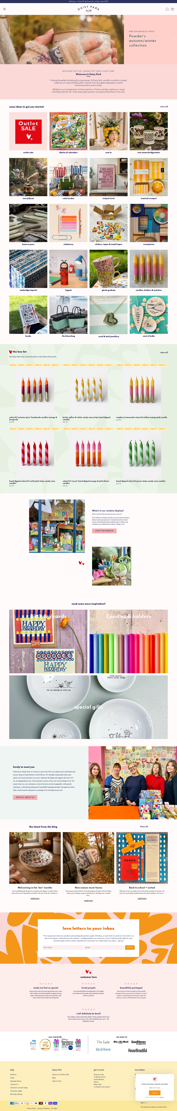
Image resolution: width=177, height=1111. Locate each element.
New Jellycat (28, 198)
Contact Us (14, 1084)
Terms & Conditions (43, 1108)
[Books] (28, 315)
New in (109, 153)
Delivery (13, 1074)
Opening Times (15, 1081)
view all (164, 107)
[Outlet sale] (28, 131)
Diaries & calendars (68, 153)
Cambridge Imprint (28, 290)
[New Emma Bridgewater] (149, 131)
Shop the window (104, 531)
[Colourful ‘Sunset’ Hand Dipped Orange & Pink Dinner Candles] (88, 453)
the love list (20, 352)
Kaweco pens (28, 244)
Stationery (68, 244)
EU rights (54, 1108)
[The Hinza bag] (68, 315)
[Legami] (68, 269)
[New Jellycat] (28, 177)
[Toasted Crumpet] (149, 177)
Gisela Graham (108, 290)
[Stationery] (68, 223)
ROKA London (68, 198)
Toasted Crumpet (149, 198)
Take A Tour (56, 1081)
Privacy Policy (31, 1108)
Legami (68, 290)
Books (28, 336)
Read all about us (25, 797)
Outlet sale (28, 153)
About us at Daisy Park (60, 1074)
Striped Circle (109, 198)
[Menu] (4, 9)
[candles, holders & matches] (149, 269)
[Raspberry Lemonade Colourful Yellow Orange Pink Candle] (142, 389)
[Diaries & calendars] (68, 131)
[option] (88, 39)
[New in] (109, 131)
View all (144, 827)
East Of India (149, 336)
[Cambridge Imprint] (28, 269)
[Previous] (3, 39)
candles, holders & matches (149, 290)
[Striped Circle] (109, 177)
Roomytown (148, 244)
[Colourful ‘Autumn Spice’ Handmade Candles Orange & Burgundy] (35, 389)
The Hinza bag (68, 336)
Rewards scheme (16, 1094)
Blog (54, 1078)
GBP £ (143, 1103)
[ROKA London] (68, 177)
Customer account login (19, 1088)
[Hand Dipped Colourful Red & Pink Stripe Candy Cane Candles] (35, 453)
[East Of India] (149, 315)
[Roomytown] (149, 223)
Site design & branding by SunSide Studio (154, 1107)
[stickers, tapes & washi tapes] (109, 223)
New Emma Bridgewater (148, 153)
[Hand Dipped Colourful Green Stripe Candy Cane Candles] (142, 453)
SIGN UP (130, 947)
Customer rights (16, 1091)
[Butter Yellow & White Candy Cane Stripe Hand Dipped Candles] (88, 389)
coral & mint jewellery (108, 337)
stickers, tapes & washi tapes (108, 244)
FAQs (12, 1078)
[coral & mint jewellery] (109, 315)
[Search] (167, 9)
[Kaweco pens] (28, 223)
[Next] (174, 39)
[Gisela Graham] (109, 269)
